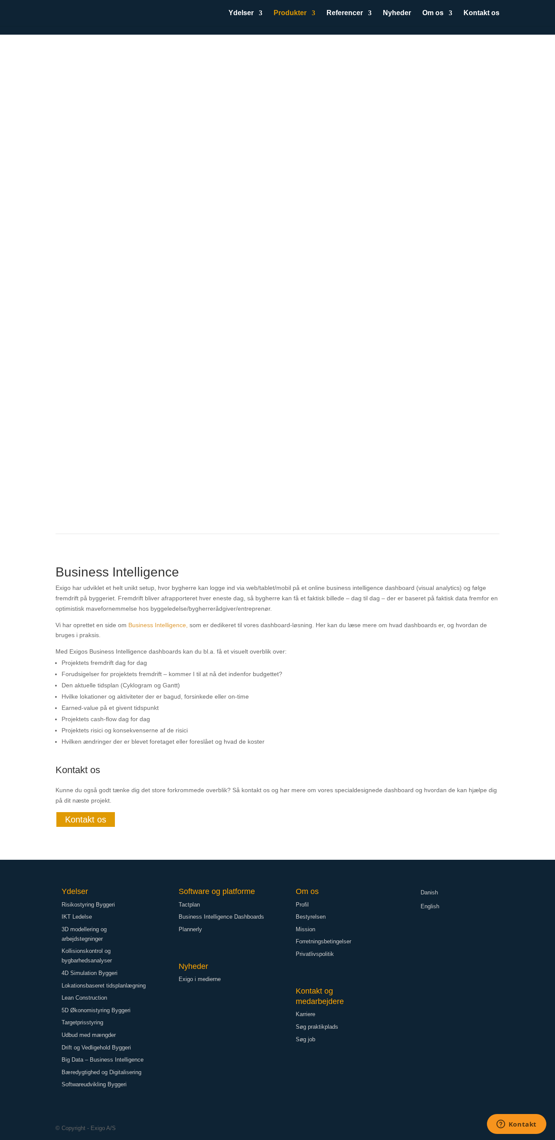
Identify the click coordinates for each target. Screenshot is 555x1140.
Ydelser (241, 13)
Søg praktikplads (317, 1026)
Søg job (305, 1039)
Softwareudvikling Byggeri (94, 1084)
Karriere (305, 1014)
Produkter (290, 13)
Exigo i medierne (200, 979)
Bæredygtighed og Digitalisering (101, 1072)
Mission (305, 929)
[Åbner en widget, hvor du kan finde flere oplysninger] (516, 1125)
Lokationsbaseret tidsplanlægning (104, 985)
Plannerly (190, 929)
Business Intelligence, (158, 625)
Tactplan (189, 904)
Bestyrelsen (311, 916)
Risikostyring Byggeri (88, 904)
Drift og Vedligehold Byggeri (96, 1047)
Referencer (344, 13)
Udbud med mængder (89, 1035)
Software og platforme (217, 891)
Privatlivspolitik (315, 954)
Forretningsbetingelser (323, 941)
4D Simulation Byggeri (90, 973)
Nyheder (397, 13)
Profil (302, 904)
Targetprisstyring (82, 1022)
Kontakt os (482, 13)
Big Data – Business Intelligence (103, 1059)
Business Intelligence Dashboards (221, 916)
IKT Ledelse (77, 916)
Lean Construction (84, 997)
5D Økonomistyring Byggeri (96, 1010)
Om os (433, 13)
